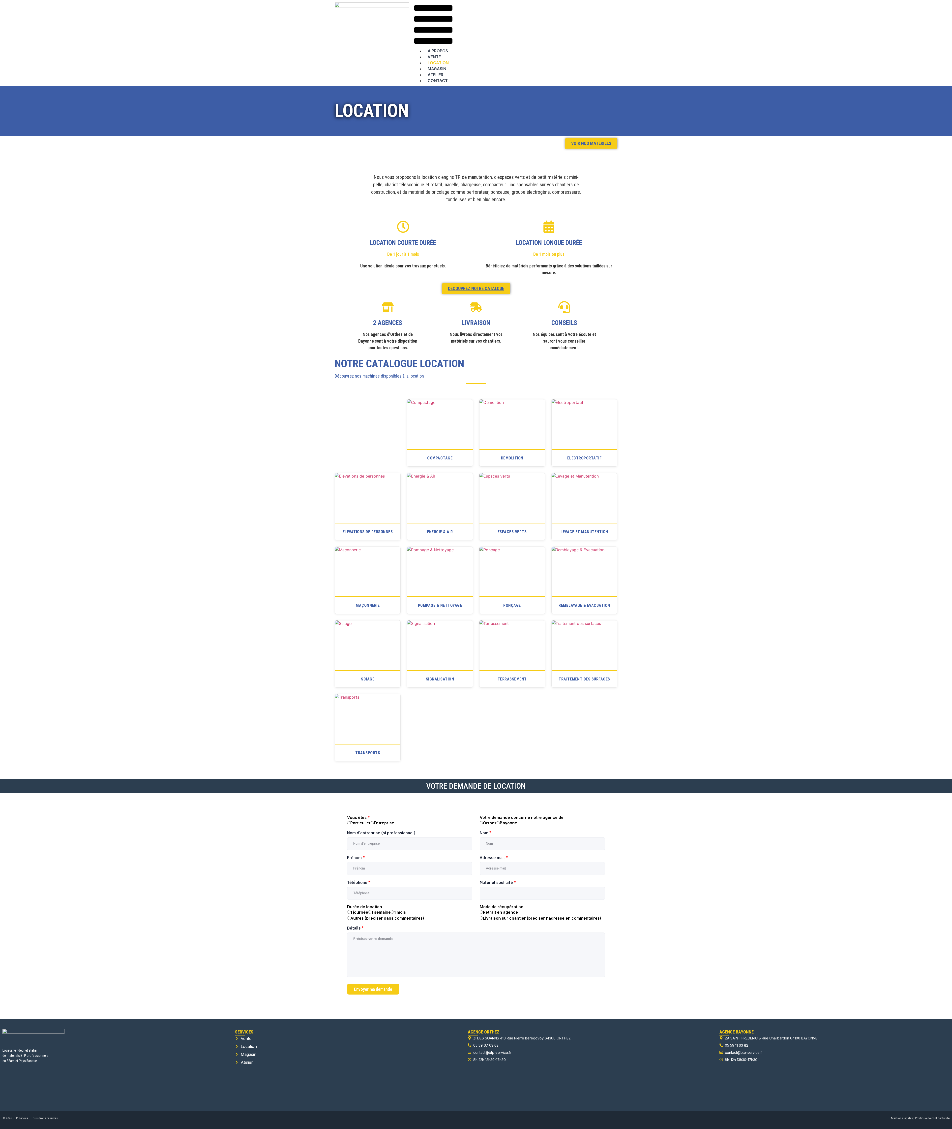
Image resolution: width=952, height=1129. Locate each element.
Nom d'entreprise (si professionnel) (381, 832)
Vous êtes (358, 817)
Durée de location (364, 907)
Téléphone (358, 882)
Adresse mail (494, 857)
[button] (433, 25)
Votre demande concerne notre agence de (522, 817)
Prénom (356, 857)
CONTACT (438, 80)
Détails (355, 928)
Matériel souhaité (498, 882)
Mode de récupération (501, 907)
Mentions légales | (902, 1118)
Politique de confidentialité (932, 1118)
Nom (485, 832)
